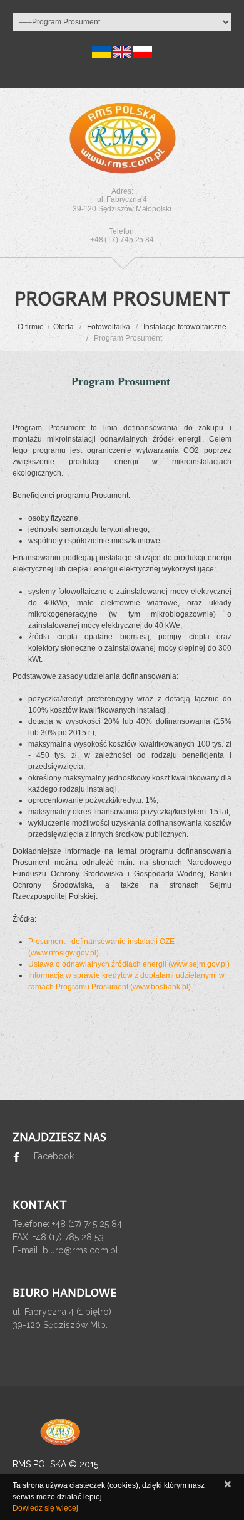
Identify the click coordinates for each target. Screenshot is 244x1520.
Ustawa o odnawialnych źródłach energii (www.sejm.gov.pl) (129, 964)
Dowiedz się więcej (45, 1508)
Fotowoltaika (108, 326)
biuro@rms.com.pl (80, 1250)
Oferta (63, 326)
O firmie (31, 326)
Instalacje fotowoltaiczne (184, 326)
